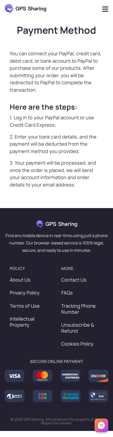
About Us (20, 280)
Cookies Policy (77, 344)
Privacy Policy (25, 293)
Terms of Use (25, 306)
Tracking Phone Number (78, 309)
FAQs (67, 293)
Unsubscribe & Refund (77, 328)
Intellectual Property (22, 322)
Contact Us (73, 280)
